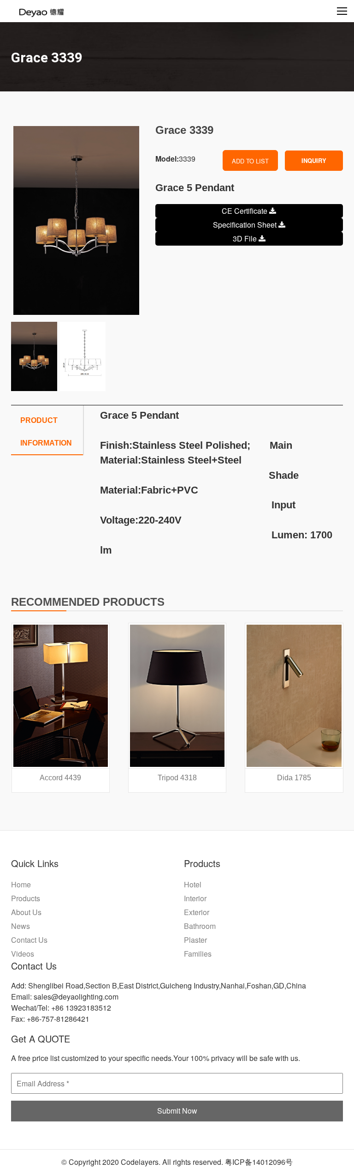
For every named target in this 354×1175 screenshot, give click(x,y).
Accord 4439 (60, 778)
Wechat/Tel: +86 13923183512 (61, 1007)
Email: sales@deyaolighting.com (64, 996)
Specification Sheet (245, 224)
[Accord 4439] (60, 696)
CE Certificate (245, 210)
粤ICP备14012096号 (259, 1162)
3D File (246, 238)
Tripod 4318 (177, 778)
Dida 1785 (294, 778)
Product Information (46, 431)
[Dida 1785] (294, 696)
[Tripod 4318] (177, 696)
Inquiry (313, 160)
